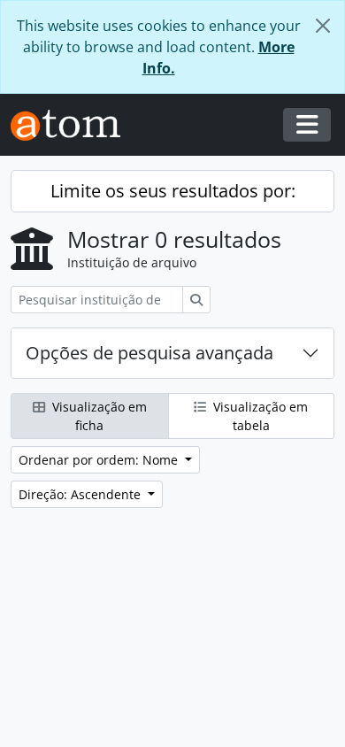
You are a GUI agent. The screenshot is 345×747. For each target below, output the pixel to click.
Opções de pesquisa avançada (149, 353)
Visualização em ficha (98, 416)
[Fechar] (323, 25)
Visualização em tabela (259, 416)
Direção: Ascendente (81, 494)
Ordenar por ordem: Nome (100, 459)
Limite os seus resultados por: (172, 191)
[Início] (72, 125)
